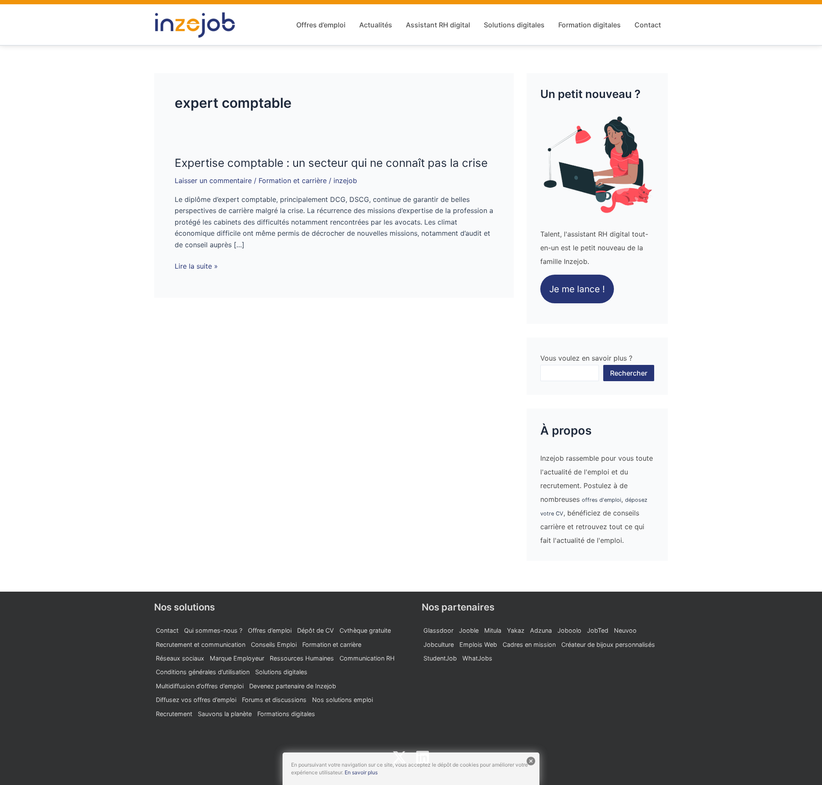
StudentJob (440, 658)
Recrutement (174, 713)
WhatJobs (477, 658)
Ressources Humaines (302, 658)
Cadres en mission (529, 644)
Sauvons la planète (225, 713)
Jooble (469, 630)
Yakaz (515, 630)
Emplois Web (478, 644)
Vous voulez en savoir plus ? (586, 358)
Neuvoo (625, 630)
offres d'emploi (601, 500)
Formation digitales (589, 25)
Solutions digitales (514, 25)
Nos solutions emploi (342, 699)
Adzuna (541, 630)
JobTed (597, 630)
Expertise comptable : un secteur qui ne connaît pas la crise (331, 162)
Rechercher (628, 373)
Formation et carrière (293, 180)
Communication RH (367, 658)
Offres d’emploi (320, 25)
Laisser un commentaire (213, 180)
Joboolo (569, 630)
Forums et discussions (274, 699)
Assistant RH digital (438, 25)
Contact (647, 25)
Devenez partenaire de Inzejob (292, 686)
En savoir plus (361, 772)
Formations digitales (286, 713)
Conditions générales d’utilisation (203, 671)
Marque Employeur (237, 658)
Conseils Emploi (274, 644)
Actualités (375, 25)
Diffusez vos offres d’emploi (196, 699)
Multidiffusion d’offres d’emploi (200, 686)
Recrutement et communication (200, 644)
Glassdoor (438, 630)
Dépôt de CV (315, 630)
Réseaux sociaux (180, 658)
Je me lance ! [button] (577, 289)
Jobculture (438, 644)
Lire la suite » (196, 266)
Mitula (492, 630)
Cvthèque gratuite (365, 630)
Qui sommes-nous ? (213, 630)
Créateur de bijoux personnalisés (608, 644)
